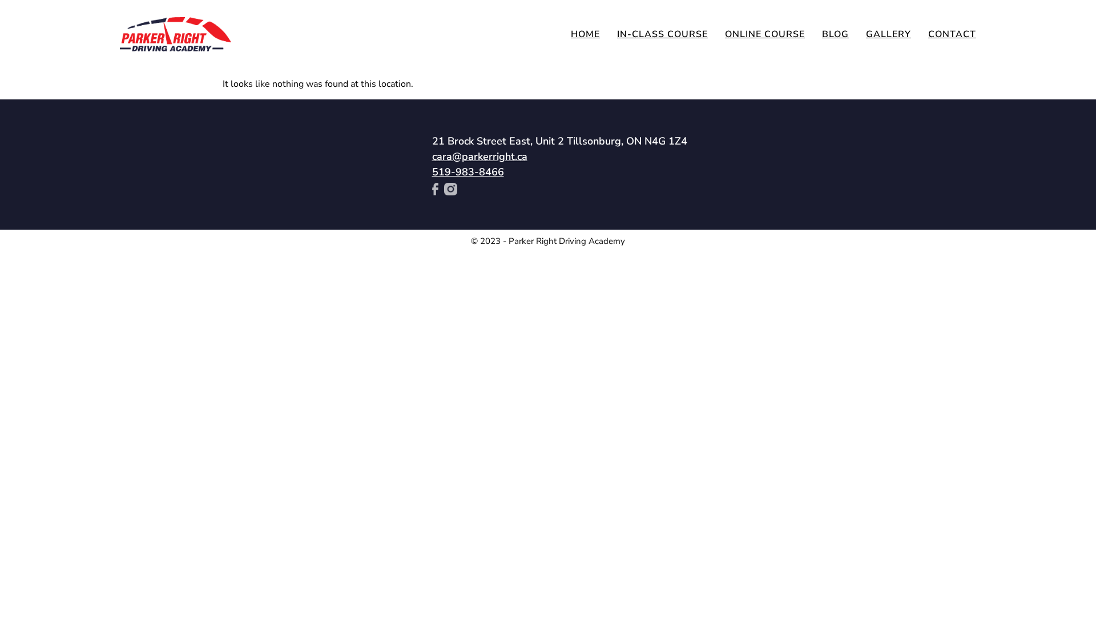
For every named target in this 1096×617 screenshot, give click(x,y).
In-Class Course (662, 34)
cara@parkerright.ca (479, 156)
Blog (835, 34)
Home (585, 34)
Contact (952, 34)
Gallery (888, 34)
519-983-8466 (468, 172)
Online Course (765, 34)
